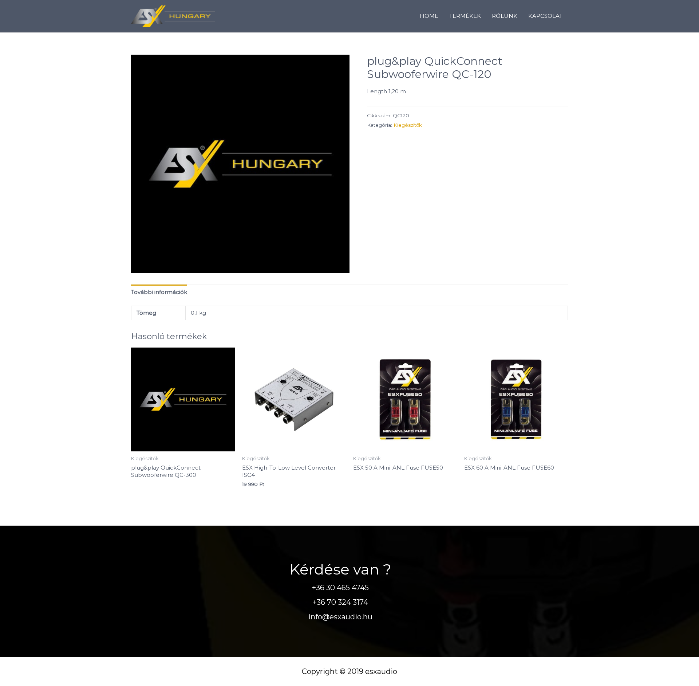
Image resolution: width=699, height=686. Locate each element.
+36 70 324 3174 (340, 602)
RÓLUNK (504, 15)
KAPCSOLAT (545, 15)
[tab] (159, 292)
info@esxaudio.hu (340, 616)
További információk (159, 292)
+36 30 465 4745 (340, 587)
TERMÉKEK (465, 15)
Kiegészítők (408, 125)
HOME (429, 15)
